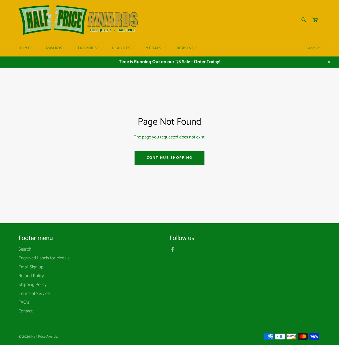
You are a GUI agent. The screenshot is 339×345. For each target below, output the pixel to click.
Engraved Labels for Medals (44, 258)
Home (25, 48)
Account (314, 48)
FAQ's (24, 302)
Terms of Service (34, 293)
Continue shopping (170, 158)
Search (25, 249)
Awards (54, 48)
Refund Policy (31, 276)
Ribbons (186, 48)
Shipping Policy (33, 284)
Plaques (122, 48)
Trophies (87, 48)
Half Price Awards (44, 336)
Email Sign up (31, 267)
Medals (153, 48)
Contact (26, 311)
